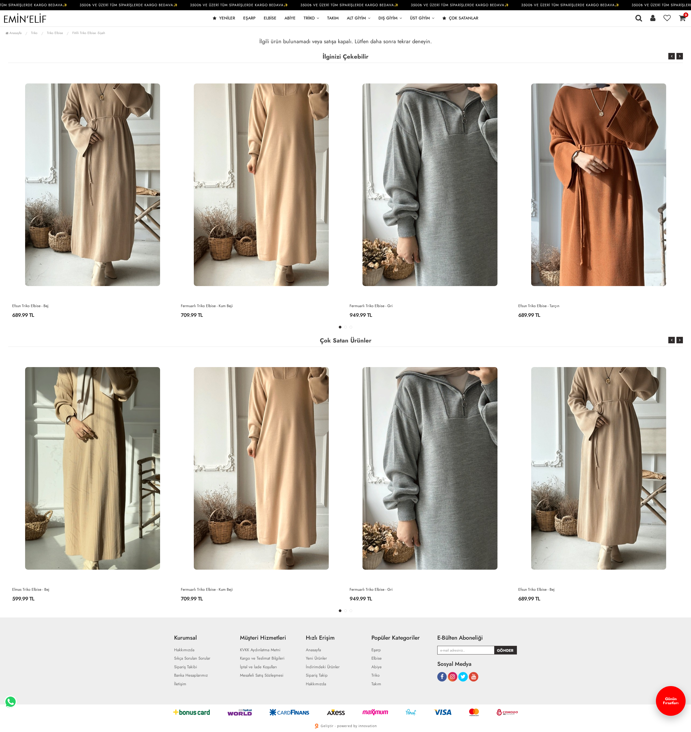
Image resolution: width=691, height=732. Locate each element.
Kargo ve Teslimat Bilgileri (262, 658)
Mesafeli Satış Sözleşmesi (261, 675)
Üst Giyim (420, 18)
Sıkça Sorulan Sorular (192, 658)
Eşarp (249, 18)
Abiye (290, 18)
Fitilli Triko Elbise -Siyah (88, 33)
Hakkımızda (184, 650)
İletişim (180, 684)
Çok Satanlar (463, 18)
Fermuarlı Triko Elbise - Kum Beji (38, 305)
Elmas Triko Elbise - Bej (536, 305)
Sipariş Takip (317, 675)
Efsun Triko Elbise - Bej (368, 589)
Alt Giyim (356, 18)
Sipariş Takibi (185, 667)
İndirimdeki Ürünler (323, 667)
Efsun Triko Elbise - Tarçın (370, 305)
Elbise (270, 18)
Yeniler (226, 18)
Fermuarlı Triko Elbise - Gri (202, 305)
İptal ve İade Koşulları (258, 667)
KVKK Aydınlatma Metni (260, 650)
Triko (309, 18)
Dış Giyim (388, 18)
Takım (333, 18)
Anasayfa (15, 33)
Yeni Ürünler (316, 658)
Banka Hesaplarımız (191, 675)
